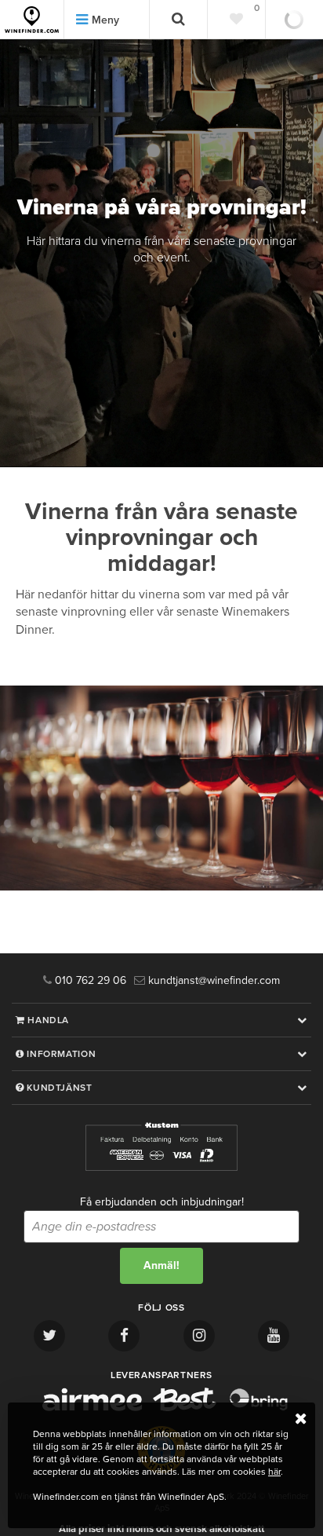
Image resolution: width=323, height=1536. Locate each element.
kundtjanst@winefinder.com (212, 980)
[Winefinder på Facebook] (124, 1335)
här (274, 1471)
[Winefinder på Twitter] (49, 1335)
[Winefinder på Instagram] (199, 1335)
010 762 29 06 (89, 980)
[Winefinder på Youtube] (273, 1335)
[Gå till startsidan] (32, 19)
